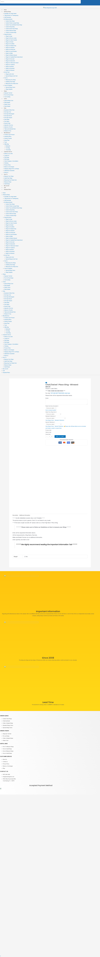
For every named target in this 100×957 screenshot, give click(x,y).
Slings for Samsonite (10, 60)
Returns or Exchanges (9, 166)
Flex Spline (6, 121)
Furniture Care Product (9, 134)
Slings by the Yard (10, 74)
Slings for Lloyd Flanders (11, 51)
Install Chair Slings (8, 178)
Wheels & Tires (7, 130)
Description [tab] (15, 515)
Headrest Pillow (7, 136)
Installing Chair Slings (10, 81)
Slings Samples (9, 89)
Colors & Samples (8, 85)
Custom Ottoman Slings (11, 30)
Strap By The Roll (8, 93)
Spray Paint (6, 140)
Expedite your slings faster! (10, 13)
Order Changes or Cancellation (11, 161)
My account (6, 185)
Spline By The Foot (8, 125)
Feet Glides (6, 119)
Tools (5, 142)
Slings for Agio (9, 36)
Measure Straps (7, 181)
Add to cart (60, 436)
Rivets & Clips (7, 123)
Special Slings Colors (10, 87)
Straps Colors (7, 104)
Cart (5, 187)
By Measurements (8, 19)
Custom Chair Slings (10, 21)
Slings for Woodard (10, 68)
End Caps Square (8, 117)
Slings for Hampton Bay (11, 45)
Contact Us (6, 155)
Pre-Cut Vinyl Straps (8, 94)
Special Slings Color (8, 100)
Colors (5, 98)
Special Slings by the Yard (11, 76)
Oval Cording (7, 96)
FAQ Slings (6, 157)
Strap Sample (7, 106)
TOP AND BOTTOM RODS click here (60, 393)
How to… (6, 77)
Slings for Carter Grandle (11, 40)
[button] (0, 956)
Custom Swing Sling (10, 26)
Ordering (6, 163)
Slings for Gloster (9, 41)
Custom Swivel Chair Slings (12, 28)
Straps (5, 91)
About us (6, 172)
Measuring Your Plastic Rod (12, 83)
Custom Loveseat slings (11, 32)
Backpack (8, 146)
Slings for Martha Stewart (11, 55)
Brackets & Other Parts (9, 110)
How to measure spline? (51, 410)
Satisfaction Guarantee (9, 170)
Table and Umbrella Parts (10, 128)
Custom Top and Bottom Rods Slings (14, 24)
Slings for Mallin (9, 53)
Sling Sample (7, 102)
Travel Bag (8, 149)
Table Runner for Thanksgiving (11, 15)
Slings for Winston (10, 66)
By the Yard (6, 72)
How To (5, 174)
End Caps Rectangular (9, 113)
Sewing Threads (8, 138)
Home (5, 9)
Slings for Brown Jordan (11, 38)
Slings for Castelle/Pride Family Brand (14, 57)
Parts (5, 108)
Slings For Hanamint (10, 47)
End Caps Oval (7, 111)
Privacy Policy (7, 164)
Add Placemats (7, 17)
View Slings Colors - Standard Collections (55, 420)
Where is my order (8, 153)
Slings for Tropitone (10, 64)
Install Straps (7, 183)
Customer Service (8, 151)
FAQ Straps (6, 159)
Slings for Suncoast (10, 58)
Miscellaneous (7, 132)
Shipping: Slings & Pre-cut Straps (11, 168)
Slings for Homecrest (10, 49)
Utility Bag (6, 144)
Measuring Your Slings (11, 79)
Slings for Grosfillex (10, 43)
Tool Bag (8, 147)
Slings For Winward (10, 70)
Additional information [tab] (24, 515)
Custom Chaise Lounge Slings (12, 23)
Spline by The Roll (8, 127)
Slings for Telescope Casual (12, 62)
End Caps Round (8, 115)
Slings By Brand (7, 34)
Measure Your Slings (8, 176)
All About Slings (7, 11)
